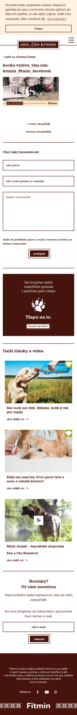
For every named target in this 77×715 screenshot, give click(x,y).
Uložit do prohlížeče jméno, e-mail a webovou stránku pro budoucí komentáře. (37, 241)
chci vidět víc (15, 560)
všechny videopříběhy (38, 131)
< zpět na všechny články (19, 57)
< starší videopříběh (38, 124)
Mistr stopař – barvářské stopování (35, 546)
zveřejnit (39, 253)
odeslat (39, 639)
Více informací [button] (56, 19)
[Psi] (68, 364)
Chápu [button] (38, 28)
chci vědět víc (15, 419)
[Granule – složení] (38, 305)
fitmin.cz (25, 691)
